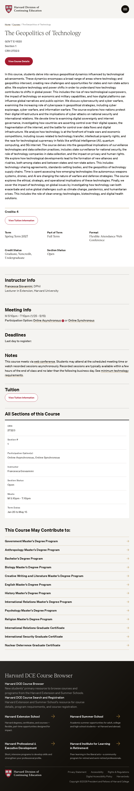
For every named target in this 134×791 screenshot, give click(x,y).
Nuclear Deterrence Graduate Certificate (32, 645)
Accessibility (97, 772)
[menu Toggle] (125, 9)
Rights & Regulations (118, 772)
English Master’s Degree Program (28, 584)
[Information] (63, 320)
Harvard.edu (123, 776)
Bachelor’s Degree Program (24, 558)
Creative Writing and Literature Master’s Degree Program (44, 576)
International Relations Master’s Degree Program (38, 602)
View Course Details (18, 61)
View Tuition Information (21, 220)
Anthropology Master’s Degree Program (32, 550)
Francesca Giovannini (18, 286)
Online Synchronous (81, 320)
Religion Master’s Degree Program (28, 619)
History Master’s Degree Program (28, 593)
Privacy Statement (77, 772)
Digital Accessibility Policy (99, 776)
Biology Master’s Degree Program (28, 567)
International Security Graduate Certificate (34, 636)
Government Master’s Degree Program (31, 541)
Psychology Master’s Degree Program (31, 610)
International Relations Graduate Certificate (35, 628)
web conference (44, 361)
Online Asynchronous (47, 320)
